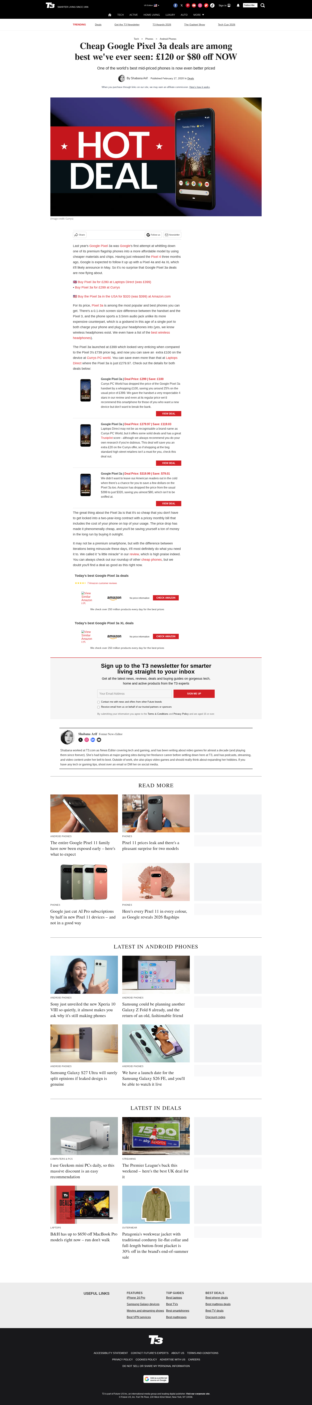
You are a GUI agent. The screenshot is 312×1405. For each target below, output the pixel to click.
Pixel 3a (97, 305)
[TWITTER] (81, 739)
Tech (120, 14)
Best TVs (172, 1304)
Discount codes (215, 1317)
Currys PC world (98, 358)
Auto (184, 14)
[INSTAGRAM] (87, 739)
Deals (98, 24)
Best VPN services (139, 1317)
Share (82, 235)
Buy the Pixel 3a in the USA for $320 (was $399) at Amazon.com (124, 296)
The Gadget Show (194, 24)
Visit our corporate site (198, 1394)
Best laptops (174, 1297)
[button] (127, 597)
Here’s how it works (199, 87)
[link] (85, 391)
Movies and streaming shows (145, 1310)
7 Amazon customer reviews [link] (102, 583)
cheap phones (151, 559)
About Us (177, 1353)
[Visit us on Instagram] (200, 5)
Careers (194, 1359)
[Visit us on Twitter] (181, 5)
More (197, 14)
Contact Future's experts (149, 1353)
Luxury (170, 14)
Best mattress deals (218, 1304)
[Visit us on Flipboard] (206, 5)
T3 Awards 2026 (162, 24)
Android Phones (168, 39)
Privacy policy (122, 1359)
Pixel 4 (156, 257)
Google (125, 246)
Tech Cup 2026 (226, 24)
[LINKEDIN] (94, 739)
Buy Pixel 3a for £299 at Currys (97, 287)
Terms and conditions (202, 1353)
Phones (149, 39)
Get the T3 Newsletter (127, 24)
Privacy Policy (181, 714)
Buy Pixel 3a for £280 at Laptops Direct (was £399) (114, 282)
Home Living (152, 14)
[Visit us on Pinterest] (188, 5)
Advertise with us (172, 1359)
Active (133, 14)
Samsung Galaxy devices (143, 1304)
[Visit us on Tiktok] (212, 5)
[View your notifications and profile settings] (238, 5)
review (134, 554)
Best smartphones (177, 1310)
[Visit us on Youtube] (194, 5)
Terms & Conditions (158, 714)
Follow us (155, 235)
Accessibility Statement (111, 1353)
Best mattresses (176, 1317)
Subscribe (249, 5)
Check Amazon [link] (165, 597)
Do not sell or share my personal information (156, 1366)
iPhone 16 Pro (136, 1297)
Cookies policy (146, 1359)
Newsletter (174, 235)
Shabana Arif (139, 78)
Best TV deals (214, 1310)
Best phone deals (216, 1297)
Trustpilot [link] (107, 437)
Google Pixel (98, 246)
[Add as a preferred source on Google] (156, 1379)
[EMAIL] (100, 739)
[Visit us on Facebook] (175, 5)
